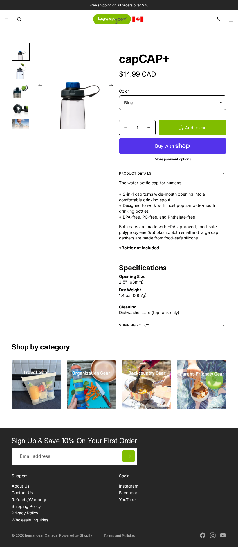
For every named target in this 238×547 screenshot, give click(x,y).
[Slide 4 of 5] (20, 108)
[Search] (19, 19)
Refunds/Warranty (29, 499)
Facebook (128, 492)
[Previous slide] (38, 86)
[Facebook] (202, 535)
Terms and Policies (119, 535)
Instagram (128, 485)
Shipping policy (134, 325)
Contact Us (22, 492)
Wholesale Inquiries (30, 519)
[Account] (218, 19)
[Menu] (6, 19)
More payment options (173, 159)
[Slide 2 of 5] (20, 70)
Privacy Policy (25, 513)
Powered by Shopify (75, 535)
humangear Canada (41, 535)
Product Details (135, 173)
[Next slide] (112, 86)
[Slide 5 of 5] (20, 127)
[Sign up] (128, 456)
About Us (20, 485)
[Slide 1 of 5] (20, 52)
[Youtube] (222, 535)
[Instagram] (212, 535)
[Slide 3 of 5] (20, 90)
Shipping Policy (26, 506)
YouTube (127, 499)
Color (124, 91)
